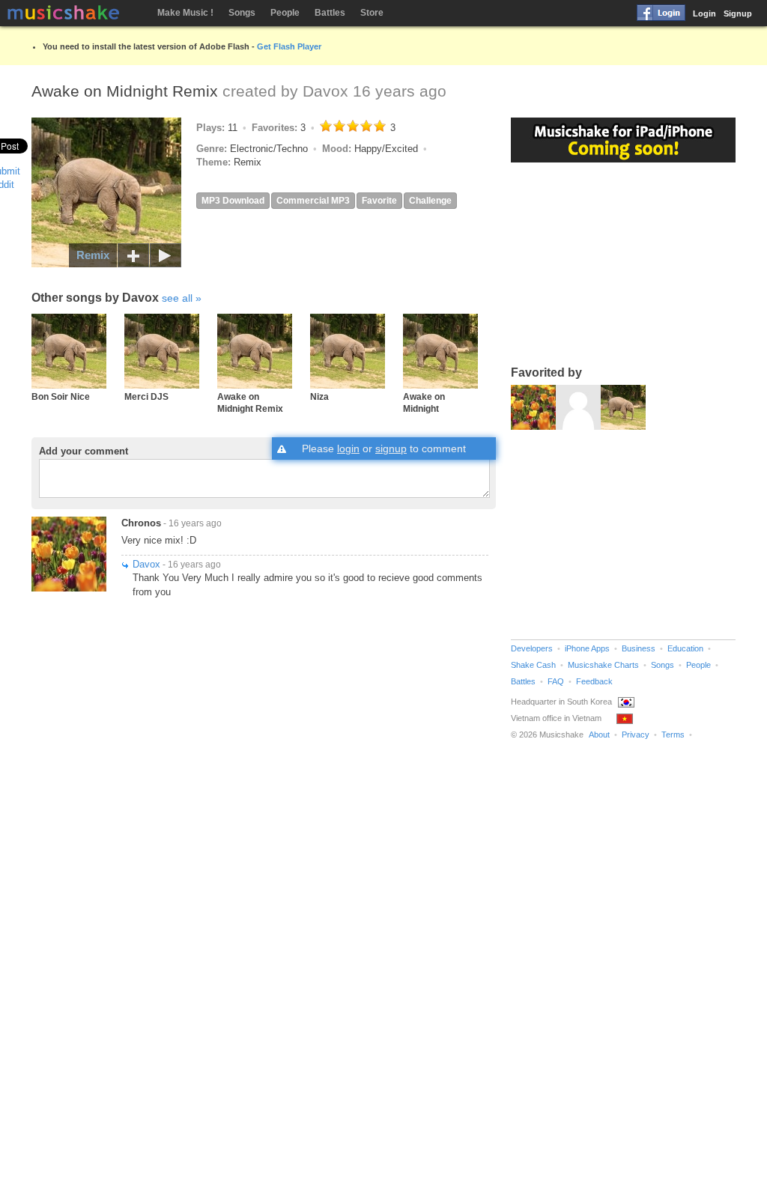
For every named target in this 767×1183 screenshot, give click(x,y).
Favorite (379, 200)
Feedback (594, 681)
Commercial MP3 (313, 200)
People (285, 12)
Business (638, 648)
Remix (92, 255)
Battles (330, 12)
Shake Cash (533, 664)
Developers (532, 648)
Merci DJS (146, 396)
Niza (319, 396)
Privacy (635, 734)
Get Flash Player (289, 46)
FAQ (556, 681)
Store (372, 12)
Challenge (430, 200)
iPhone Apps (587, 648)
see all (177, 298)
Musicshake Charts (603, 664)
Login (704, 13)
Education (685, 648)
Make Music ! (185, 12)
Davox (325, 91)
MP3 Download (232, 200)
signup (391, 448)
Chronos (141, 523)
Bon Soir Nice (60, 396)
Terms (673, 734)
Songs (241, 12)
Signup (738, 13)
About (599, 734)
